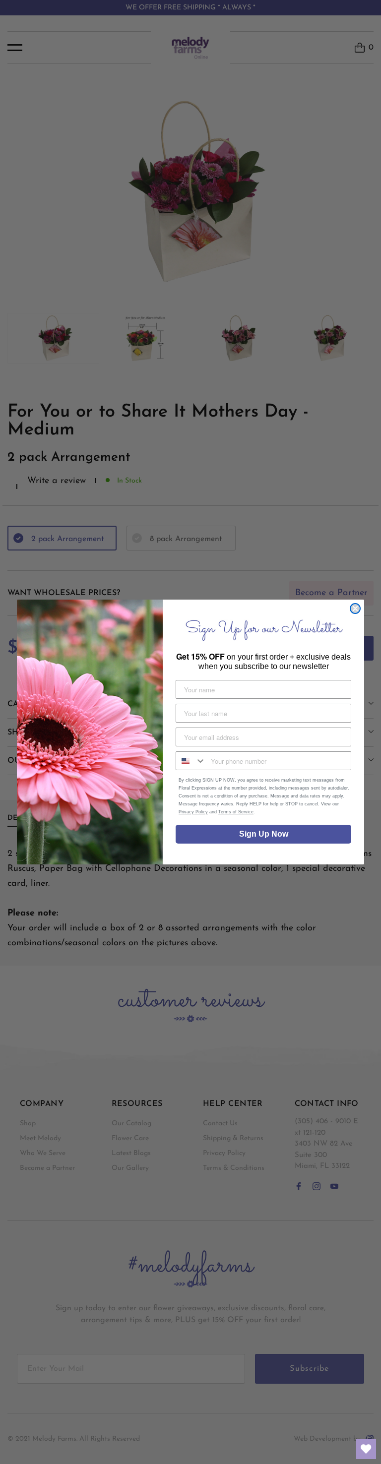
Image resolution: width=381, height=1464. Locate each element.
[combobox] (191, 761)
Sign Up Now (263, 834)
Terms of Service (236, 811)
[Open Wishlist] (366, 1449)
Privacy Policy (193, 811)
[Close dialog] (355, 608)
